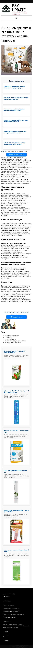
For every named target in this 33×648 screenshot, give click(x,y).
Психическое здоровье (9, 617)
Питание (5, 631)
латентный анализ (10, 339)
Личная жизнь (7, 601)
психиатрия (8, 337)
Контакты (6, 640)
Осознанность (7, 621)
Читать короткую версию (16, 155)
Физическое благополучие (10, 627)
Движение (6, 636)
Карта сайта (26, 626)
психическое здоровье (12, 336)
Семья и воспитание (8, 605)
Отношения (6, 596)
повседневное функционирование (15, 341)
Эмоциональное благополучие (11, 611)
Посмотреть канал (16, 317)
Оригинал (4, 152)
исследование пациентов (13, 342)
